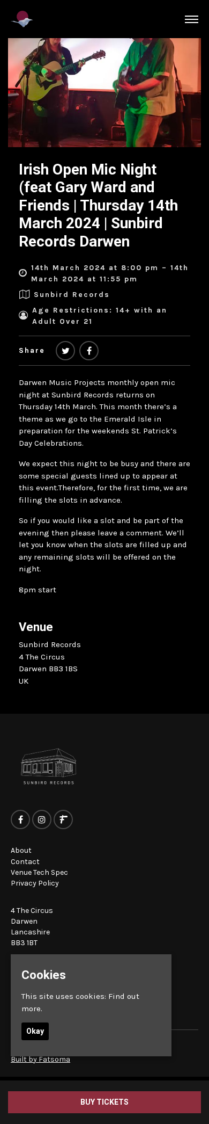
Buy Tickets (104, 1102)
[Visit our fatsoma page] (63, 820)
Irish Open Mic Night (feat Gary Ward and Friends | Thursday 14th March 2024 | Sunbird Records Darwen (98, 205)
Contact (25, 861)
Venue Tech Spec (39, 872)
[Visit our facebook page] (89, 351)
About (21, 850)
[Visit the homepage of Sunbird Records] (22, 19)
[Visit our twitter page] (65, 351)
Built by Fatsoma (40, 1059)
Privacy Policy (35, 883)
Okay (35, 1031)
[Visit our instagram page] (41, 820)
